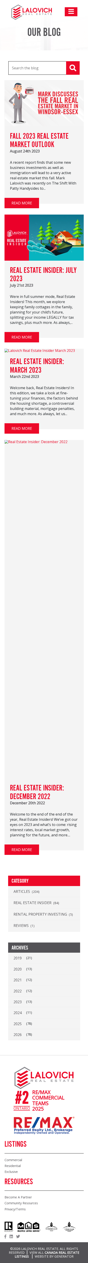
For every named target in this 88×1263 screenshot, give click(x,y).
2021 (18, 980)
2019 (18, 958)
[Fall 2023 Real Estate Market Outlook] (44, 125)
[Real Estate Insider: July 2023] (44, 259)
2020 (18, 969)
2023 (18, 1002)
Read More (22, 203)
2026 (18, 1034)
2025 (18, 1024)
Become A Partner (18, 1197)
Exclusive (11, 1171)
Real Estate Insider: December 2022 (37, 792)
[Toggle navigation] (71, 11)
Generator (64, 1256)
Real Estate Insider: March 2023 (37, 366)
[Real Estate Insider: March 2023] (40, 350)
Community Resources (21, 1203)
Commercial (13, 1160)
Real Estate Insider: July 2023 (43, 275)
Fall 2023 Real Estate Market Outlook (39, 140)
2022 (18, 991)
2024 (18, 1013)
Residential (13, 1166)
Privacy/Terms (15, 1209)
